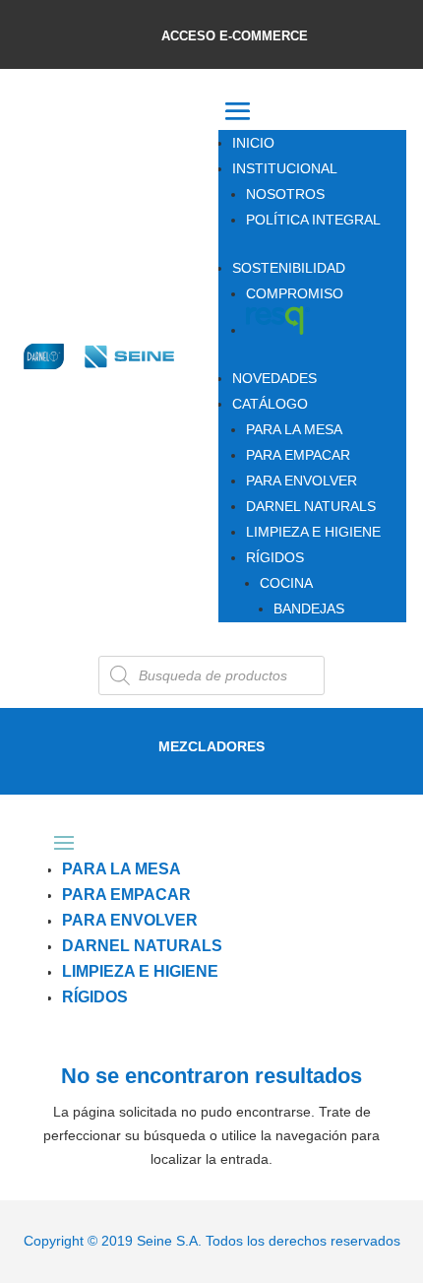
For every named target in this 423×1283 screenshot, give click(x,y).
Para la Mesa (294, 429)
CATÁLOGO (270, 404)
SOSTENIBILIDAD (288, 268)
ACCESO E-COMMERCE (234, 36)
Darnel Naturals (311, 506)
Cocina (286, 583)
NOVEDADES (274, 378)
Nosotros (285, 194)
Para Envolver (301, 480)
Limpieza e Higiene (313, 532)
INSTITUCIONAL (284, 168)
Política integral (313, 219)
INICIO (253, 143)
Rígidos (275, 557)
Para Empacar (298, 455)
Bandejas (308, 608)
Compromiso (294, 293)
